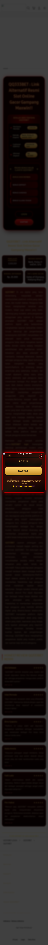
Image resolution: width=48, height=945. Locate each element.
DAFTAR (23, 471)
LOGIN (23, 461)
